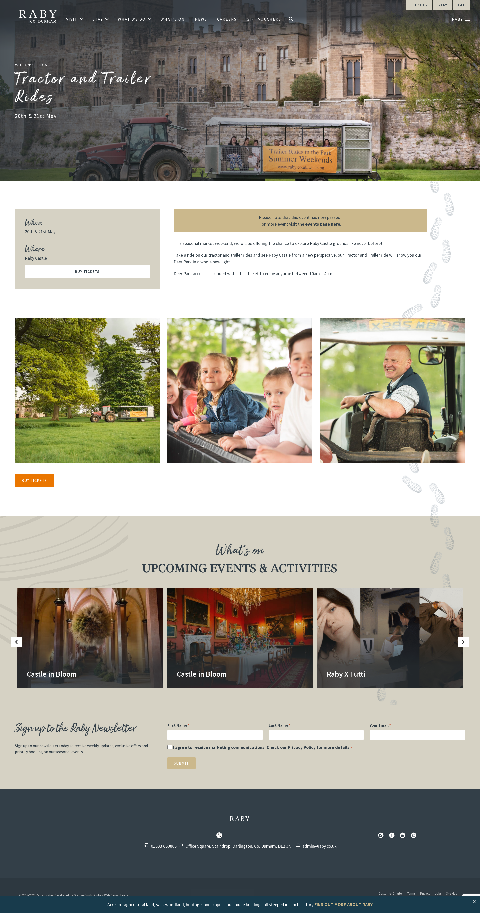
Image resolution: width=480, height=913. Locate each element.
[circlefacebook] (393, 835)
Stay (98, 19)
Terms (412, 893)
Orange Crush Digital (88, 895)
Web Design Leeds (116, 895)
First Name (179, 725)
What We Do (132, 19)
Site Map (452, 893)
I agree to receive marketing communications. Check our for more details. (263, 747)
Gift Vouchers (264, 19)
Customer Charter (391, 893)
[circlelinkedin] (404, 835)
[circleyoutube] (414, 835)
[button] (16, 642)
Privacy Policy (302, 747)
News (201, 19)
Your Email (380, 725)
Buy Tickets (87, 271)
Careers (227, 19)
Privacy (425, 893)
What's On (173, 19)
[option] (90, 639)
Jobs (438, 893)
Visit (72, 19)
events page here (322, 224)
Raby (240, 819)
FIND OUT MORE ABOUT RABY (343, 904)
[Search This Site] (292, 19)
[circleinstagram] (382, 835)
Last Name (279, 725)
